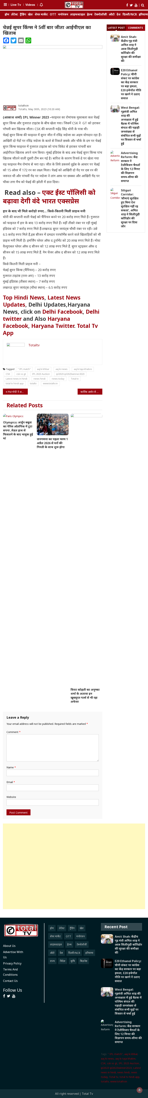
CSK (8, 374)
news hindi (39, 378)
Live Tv (16, 5)
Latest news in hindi (16, 378)
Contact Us (10, 981)
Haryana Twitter (52, 325)
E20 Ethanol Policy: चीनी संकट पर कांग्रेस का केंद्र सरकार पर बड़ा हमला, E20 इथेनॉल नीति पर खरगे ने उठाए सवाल (131, 84)
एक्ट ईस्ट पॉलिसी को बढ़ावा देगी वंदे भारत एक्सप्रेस (49, 196)
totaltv (33, 383)
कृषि (73, 961)
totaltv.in (23, 105)
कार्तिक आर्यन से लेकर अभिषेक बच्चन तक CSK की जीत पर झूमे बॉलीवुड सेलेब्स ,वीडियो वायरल (91, 392)
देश (119, 14)
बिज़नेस (83, 961)
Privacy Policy (12, 963)
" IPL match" (24, 369)
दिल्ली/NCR (130, 14)
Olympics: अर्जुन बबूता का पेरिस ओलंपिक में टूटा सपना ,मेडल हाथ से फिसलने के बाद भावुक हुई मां (18, 430)
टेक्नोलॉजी (100, 14)
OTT (53, 14)
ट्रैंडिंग (23, 14)
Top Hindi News (23, 297)
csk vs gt (21, 374)
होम (7, 14)
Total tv (75, 378)
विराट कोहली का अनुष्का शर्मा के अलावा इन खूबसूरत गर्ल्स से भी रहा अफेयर (85, 696)
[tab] (116, 27)
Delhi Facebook (62, 311)
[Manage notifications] (139, 1090)
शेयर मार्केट (41, 14)
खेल (30, 14)
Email (10, 782)
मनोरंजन (63, 14)
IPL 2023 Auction (41, 374)
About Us (9, 946)
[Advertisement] (74, 866)
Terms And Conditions (10, 972)
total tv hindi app (15, 383)
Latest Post (116, 27)
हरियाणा (89, 952)
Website (11, 797)
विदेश (62, 961)
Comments (135, 27)
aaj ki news (62, 369)
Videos (30, 5)
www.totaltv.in (50, 383)
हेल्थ (89, 14)
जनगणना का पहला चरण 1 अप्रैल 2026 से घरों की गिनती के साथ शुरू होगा (52, 443)
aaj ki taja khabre (83, 369)
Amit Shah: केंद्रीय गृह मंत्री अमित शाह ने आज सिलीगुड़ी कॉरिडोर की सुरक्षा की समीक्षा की (131, 49)
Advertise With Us (13, 954)
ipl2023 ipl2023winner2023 (70, 374)
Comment (13, 732)
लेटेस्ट (14, 14)
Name (11, 767)
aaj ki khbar (43, 369)
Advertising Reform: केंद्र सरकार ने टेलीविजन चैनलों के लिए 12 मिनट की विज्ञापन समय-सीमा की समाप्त (130, 167)
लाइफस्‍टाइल (77, 14)
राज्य (52, 961)
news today (58, 378)
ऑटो (112, 14)
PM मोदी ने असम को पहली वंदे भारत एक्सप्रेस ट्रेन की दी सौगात (18, 392)
